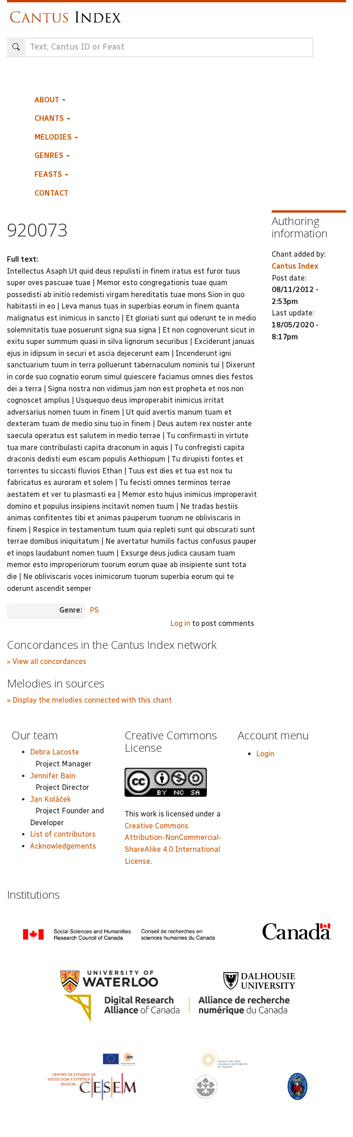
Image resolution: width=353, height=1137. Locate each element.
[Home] (68, 12)
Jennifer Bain (52, 775)
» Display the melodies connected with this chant (89, 700)
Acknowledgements (63, 846)
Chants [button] (50, 118)
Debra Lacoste (54, 752)
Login (265, 753)
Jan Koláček (50, 799)
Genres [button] (49, 155)
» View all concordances (46, 661)
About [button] (47, 100)
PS (94, 610)
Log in (180, 623)
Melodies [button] (54, 137)
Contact (51, 193)
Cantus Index (295, 266)
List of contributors (63, 834)
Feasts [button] (49, 174)
